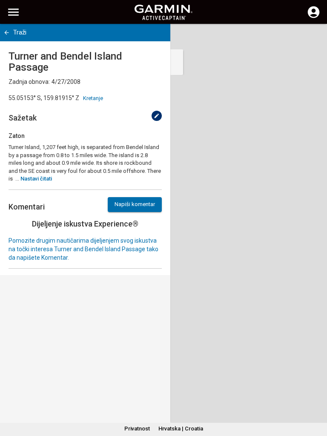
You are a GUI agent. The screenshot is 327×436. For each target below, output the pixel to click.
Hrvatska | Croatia (180, 428)
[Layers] (312, 38)
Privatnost (137, 428)
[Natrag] (6, 32)
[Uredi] (157, 116)
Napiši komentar (135, 204)
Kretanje (93, 98)
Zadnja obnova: (29, 81)
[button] (316, 397)
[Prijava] (314, 17)
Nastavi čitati (36, 178)
